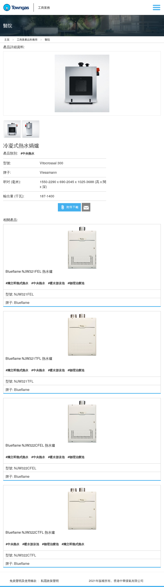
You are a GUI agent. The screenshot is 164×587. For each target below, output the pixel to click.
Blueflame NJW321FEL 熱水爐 (29, 271)
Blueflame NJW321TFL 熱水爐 (29, 358)
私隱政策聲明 (50, 580)
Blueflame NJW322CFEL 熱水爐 (30, 445)
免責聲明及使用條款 (23, 580)
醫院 (47, 39)
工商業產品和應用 (27, 39)
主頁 (6, 39)
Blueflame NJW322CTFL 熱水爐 (30, 532)
